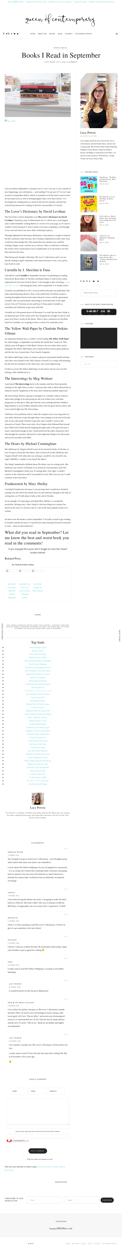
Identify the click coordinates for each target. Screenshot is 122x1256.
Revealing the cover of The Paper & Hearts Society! (106, 199)
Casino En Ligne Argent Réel (38, 734)
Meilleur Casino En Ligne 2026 (38, 710)
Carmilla (14, 625)
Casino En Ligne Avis (37, 737)
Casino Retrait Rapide (38, 724)
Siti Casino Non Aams (37, 744)
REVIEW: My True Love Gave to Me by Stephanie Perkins (24, 591)
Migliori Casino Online (37, 657)
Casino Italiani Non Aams (38, 740)
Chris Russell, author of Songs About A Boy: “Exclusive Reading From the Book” (108, 258)
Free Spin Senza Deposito (38, 750)
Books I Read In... (61, 48)
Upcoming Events (83, 34)
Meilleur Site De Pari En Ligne (37, 704)
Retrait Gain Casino (37, 770)
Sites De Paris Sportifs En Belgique (37, 660)
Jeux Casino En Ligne (37, 654)
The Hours (43, 627)
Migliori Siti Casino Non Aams (38, 674)
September (34, 627)
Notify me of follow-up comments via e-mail (39, 1159)
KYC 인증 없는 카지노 (37, 717)
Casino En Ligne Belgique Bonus (38, 667)
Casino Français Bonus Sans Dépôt (38, 714)
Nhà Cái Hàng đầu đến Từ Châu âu (37, 760)
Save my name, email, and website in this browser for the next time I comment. (38, 1131)
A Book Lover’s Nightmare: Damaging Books (107, 238)
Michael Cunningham (21, 627)
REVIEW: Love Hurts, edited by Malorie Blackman (12, 591)
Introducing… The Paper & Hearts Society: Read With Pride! (107, 179)
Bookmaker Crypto (37, 700)
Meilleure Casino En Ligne (38, 764)
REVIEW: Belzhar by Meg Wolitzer (38, 587)
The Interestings (53, 627)
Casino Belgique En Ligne (38, 757)
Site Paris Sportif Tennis (38, 784)
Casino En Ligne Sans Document (37, 684)
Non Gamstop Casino (38, 647)
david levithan (44, 625)
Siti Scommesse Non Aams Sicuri (38, 670)
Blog (60, 34)
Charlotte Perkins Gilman (28, 625)
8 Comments (72, 62)
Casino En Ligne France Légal (37, 727)
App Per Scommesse (38, 677)
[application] (98, 338)
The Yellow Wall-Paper (32, 628)
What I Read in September (51, 628)
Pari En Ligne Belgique (38, 664)
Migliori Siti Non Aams (38, 720)
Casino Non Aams (38, 747)
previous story (2, 631)
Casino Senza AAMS (38, 777)
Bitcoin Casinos (38, 650)
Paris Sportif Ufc (37, 687)
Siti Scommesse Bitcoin (38, 680)
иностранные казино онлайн (37, 694)
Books (52, 34)
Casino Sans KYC (38, 697)
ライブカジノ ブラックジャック (37, 690)
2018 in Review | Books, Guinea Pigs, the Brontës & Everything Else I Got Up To (107, 219)
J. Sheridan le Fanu (58, 625)
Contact (69, 34)
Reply (66, 848)
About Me (42, 34)
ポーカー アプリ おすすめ (38, 780)
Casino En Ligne (37, 707)
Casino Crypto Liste (37, 774)
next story (120, 636)
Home (33, 34)
